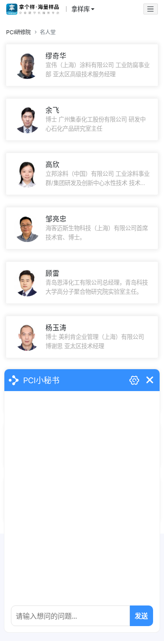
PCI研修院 (18, 32)
